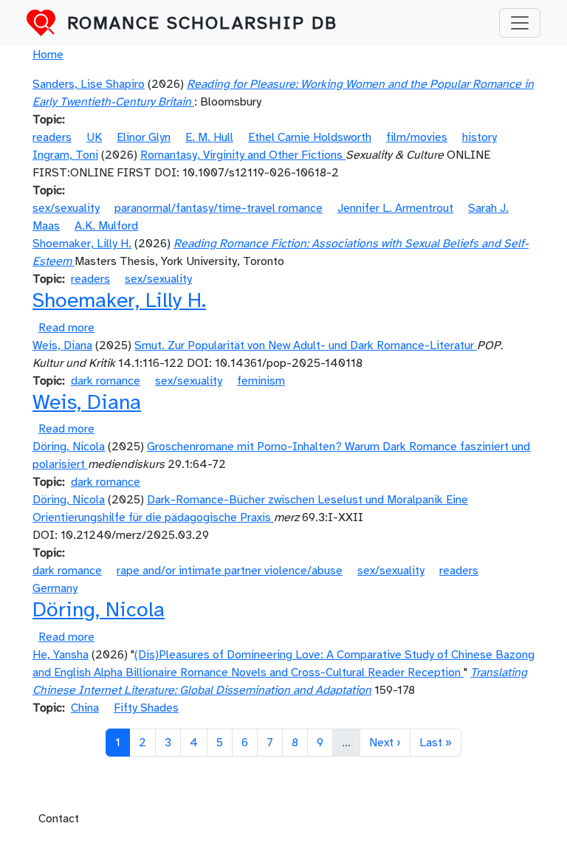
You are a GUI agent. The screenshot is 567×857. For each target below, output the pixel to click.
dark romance (105, 381)
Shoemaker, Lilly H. (81, 243)
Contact (58, 818)
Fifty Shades (146, 708)
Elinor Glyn (144, 137)
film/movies (416, 137)
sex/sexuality (66, 208)
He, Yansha (60, 654)
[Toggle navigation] (519, 23)
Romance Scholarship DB (202, 23)
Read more (66, 327)
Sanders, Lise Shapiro (88, 84)
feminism (261, 381)
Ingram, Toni (65, 155)
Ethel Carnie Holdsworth (309, 137)
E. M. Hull (209, 137)
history (479, 137)
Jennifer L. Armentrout (395, 208)
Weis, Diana (62, 345)
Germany (55, 588)
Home (47, 54)
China (85, 708)
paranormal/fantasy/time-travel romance (218, 208)
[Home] (47, 23)
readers (52, 137)
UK (94, 137)
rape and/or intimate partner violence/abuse (230, 570)
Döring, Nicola (68, 446)
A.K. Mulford (106, 225)
